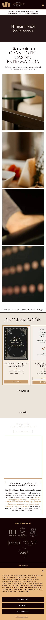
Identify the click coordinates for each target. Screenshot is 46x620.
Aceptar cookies (23, 599)
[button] (43, 571)
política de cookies (20, 589)
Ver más (16, 382)
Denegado (23, 605)
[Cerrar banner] (44, 12)
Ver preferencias (23, 611)
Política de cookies (22, 617)
